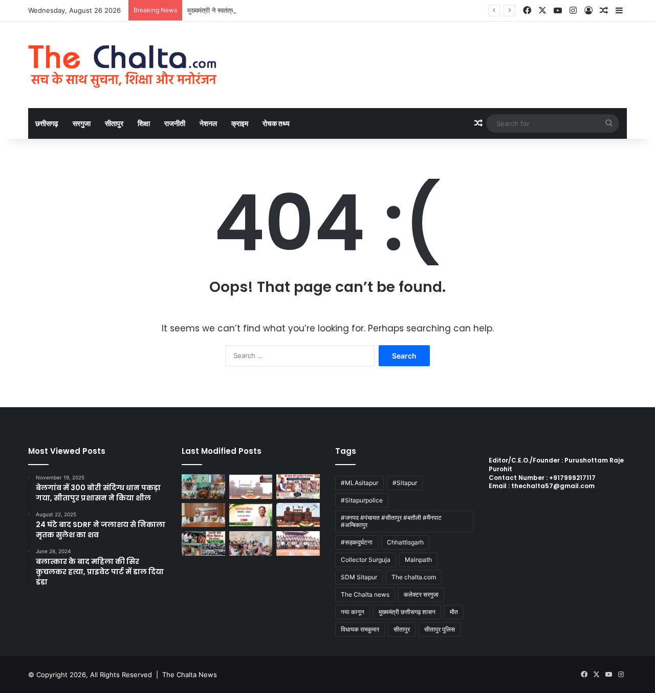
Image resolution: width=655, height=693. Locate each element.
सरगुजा (82, 123)
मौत (454, 612)
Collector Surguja (365, 559)
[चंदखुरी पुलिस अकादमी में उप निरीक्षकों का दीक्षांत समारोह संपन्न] (298, 543)
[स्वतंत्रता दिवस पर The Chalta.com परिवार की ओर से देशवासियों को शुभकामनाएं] (298, 515)
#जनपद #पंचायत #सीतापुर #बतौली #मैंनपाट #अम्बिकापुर (391, 521)
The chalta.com (413, 577)
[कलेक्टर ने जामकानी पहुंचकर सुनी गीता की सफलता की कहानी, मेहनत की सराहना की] (203, 543)
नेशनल (208, 123)
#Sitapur (404, 483)
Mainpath (418, 559)
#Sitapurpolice (362, 500)
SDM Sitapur (359, 577)
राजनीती (174, 123)
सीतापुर (114, 123)
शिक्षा (144, 123)
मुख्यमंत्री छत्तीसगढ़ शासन (407, 612)
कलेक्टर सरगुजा (421, 594)
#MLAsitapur (359, 483)
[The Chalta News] (122, 65)
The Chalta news (365, 594)
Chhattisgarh (405, 542)
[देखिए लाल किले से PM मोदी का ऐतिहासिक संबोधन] (251, 486)
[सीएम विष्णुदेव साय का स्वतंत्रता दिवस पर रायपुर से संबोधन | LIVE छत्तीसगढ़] (251, 515)
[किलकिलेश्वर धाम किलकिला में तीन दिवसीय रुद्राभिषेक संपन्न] (203, 486)
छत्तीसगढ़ (46, 123)
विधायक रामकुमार (360, 629)
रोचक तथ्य (276, 123)
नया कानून (352, 612)
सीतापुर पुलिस (439, 629)
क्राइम (239, 123)
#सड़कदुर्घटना (357, 542)
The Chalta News (189, 674)
